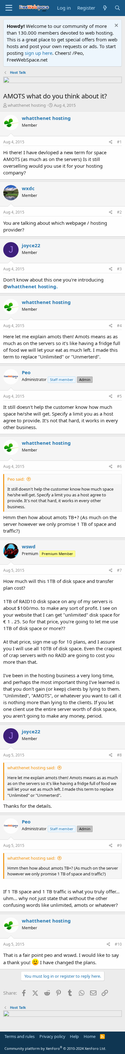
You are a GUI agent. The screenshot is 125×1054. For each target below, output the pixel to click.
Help (74, 1036)
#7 (119, 570)
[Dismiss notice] (115, 26)
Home (90, 1036)
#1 (119, 142)
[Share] (111, 142)
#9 (119, 845)
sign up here (38, 53)
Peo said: (15, 479)
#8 (119, 755)
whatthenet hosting (27, 105)
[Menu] (8, 8)
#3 (119, 269)
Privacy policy (52, 1036)
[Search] (117, 8)
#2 (119, 212)
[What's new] (104, 8)
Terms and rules (19, 1036)
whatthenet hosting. (32, 286)
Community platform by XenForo (55, 1048)
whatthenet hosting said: (31, 768)
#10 (118, 944)
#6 (119, 466)
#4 (119, 325)
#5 (119, 396)
